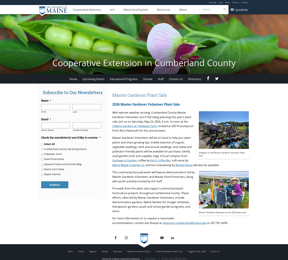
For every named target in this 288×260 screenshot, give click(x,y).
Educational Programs (124, 79)
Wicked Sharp (184, 165)
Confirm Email (80, 130)
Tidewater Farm (53, 154)
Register (93, 251)
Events (81, 251)
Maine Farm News (54, 169)
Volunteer (117, 251)
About (183, 10)
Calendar (213, 2)
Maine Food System (136, 10)
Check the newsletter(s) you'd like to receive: (71, 137)
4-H (112, 10)
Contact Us (176, 79)
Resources (163, 10)
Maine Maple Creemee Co (128, 165)
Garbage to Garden (124, 160)
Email (46, 119)
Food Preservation (54, 159)
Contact (244, 2)
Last (75, 111)
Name (46, 100)
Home (73, 79)
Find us (235, 2)
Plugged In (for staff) (196, 251)
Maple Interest (52, 174)
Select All (49, 144)
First (43, 111)
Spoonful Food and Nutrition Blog (63, 164)
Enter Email (47, 130)
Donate (147, 79)
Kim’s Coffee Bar (160, 160)
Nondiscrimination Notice (138, 251)
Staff (161, 79)
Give (221, 2)
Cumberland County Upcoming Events (65, 149)
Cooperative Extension (87, 10)
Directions (194, 79)
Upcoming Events (93, 79)
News (227, 2)
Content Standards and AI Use (169, 251)
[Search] (225, 9)
